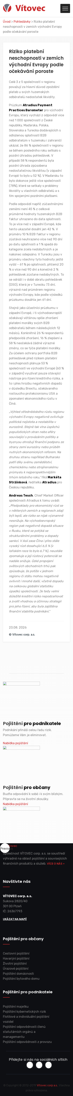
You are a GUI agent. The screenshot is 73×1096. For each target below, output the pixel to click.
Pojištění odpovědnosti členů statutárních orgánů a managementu (24, 1032)
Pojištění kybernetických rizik (24, 1011)
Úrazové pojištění (15, 968)
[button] (5, 848)
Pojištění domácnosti (18, 973)
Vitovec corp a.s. (47, 1085)
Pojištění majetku (16, 1006)
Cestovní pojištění (16, 953)
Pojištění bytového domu (21, 978)
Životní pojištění (15, 963)
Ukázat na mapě (15, 919)
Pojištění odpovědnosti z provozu (27, 1042)
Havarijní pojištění (16, 958)
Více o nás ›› (55, 864)
